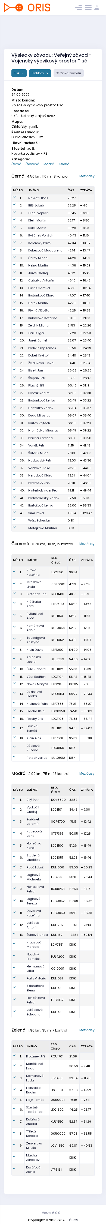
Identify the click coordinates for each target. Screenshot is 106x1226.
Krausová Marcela (34, 944)
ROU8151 (57, 694)
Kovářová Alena (33, 1169)
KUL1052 (57, 640)
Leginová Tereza (33, 901)
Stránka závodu (68, 73)
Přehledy (38, 73)
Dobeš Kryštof (38, 355)
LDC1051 (57, 857)
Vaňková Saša (39, 468)
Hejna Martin (38, 265)
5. (21, 228)
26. (22, 385)
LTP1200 (57, 650)
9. (21, 258)
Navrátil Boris (38, 198)
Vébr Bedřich (36, 677)
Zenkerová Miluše (34, 1145)
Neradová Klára (40, 475)
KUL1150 (57, 616)
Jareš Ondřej (38, 273)
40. (22, 490)
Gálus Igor (36, 333)
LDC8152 (57, 1000)
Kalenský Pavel (39, 243)
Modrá (48, 164)
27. (22, 393)
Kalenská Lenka (34, 659)
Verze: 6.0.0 (51, 1212)
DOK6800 (58, 800)
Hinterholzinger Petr (43, 490)
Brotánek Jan (36, 594)
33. (22, 438)
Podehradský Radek (43, 498)
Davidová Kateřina (34, 913)
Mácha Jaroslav (32, 1157)
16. (22, 310)
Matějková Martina (42, 528)
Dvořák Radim (38, 393)
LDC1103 (57, 719)
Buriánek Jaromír (33, 821)
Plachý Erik (35, 719)
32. (22, 430)
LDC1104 (57, 677)
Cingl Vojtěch (38, 213)
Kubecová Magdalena (45, 250)
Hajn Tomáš (35, 1100)
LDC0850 (58, 913)
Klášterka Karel (34, 603)
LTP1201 (56, 684)
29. (22, 408)
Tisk (17, 73)
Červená (32, 164)
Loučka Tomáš (32, 728)
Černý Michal (38, 258)
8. (21, 250)
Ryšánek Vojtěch (40, 235)
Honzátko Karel (34, 845)
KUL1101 (56, 728)
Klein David (35, 650)
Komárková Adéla (35, 628)
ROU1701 (57, 1056)
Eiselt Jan (35, 370)
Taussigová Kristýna (36, 640)
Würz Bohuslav (39, 520)
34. (22, 445)
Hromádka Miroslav (43, 430)
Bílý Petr (33, 800)
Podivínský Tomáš (42, 348)
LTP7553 (57, 704)
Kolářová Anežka (33, 1121)
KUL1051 (57, 978)
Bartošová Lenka (40, 505)
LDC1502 (57, 1109)
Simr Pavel (36, 513)
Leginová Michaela (34, 877)
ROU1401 (57, 594)
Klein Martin (37, 220)
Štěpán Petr (36, 378)
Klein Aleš (34, 738)
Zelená (64, 164)
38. (22, 475)
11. (21, 273)
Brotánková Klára (41, 295)
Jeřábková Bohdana (35, 1012)
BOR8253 (58, 889)
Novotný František (33, 956)
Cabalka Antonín (41, 280)
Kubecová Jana (34, 833)
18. (21, 325)
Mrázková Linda (34, 584)
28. (22, 400)
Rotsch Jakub (37, 758)
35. (22, 453)
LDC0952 (58, 901)
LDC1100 (57, 845)
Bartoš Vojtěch (39, 423)
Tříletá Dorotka (32, 1133)
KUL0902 (58, 758)
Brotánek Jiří (35, 1056)
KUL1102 (57, 669)
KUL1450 (57, 1012)
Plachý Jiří (36, 385)
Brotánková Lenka (41, 400)
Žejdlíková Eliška (41, 363)
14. (21, 295)
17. (21, 318)
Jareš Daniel (37, 340)
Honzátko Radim (33, 1090)
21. (21, 348)
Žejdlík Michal (38, 325)
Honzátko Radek (40, 408)
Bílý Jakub (36, 205)
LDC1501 (57, 1090)
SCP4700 (58, 821)
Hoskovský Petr (39, 460)
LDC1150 (57, 572)
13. (21, 288)
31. (21, 423)
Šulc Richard (36, 669)
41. (21, 498)
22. (22, 355)
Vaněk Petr (36, 445)
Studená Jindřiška (33, 857)
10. (22, 265)
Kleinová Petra (37, 704)
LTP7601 (57, 738)
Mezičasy (87, 176)
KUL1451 (57, 988)
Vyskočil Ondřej (33, 809)
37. (22, 468)
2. (21, 205)
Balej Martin (37, 228)
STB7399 (57, 833)
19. (21, 333)
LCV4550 (57, 1145)
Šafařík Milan (38, 453)
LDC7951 (57, 877)
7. (21, 243)
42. (22, 505)
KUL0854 (58, 628)
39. (22, 483)
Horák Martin (38, 303)
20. (22, 340)
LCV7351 (57, 944)
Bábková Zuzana (33, 748)
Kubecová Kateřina (42, 318)
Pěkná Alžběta (38, 310)
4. (21, 220)
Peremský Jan (39, 483)
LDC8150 (57, 748)
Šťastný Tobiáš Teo (34, 1109)
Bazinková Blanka (34, 694)
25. (22, 378)
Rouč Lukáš (35, 867)
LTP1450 (57, 1078)
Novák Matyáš (37, 684)
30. (22, 415)
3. (21, 213)
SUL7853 (57, 659)
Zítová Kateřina (33, 572)
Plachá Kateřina (40, 438)
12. (21, 280)
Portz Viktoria (36, 978)
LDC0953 (58, 711)
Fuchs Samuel (39, 288)
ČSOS (73, 1220)
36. (22, 460)
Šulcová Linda (37, 935)
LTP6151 (56, 1169)
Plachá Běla (36, 711)
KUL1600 (57, 867)
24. (22, 370)
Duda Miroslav (39, 415)
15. (21, 303)
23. (22, 363)
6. (21, 235)
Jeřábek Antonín (33, 925)
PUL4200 (57, 956)
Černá (16, 164)
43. (22, 513)
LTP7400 (57, 604)
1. (20, 198)
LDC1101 (56, 809)
